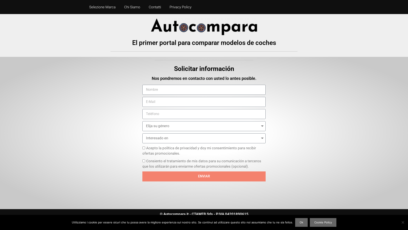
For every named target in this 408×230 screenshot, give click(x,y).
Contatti (155, 7)
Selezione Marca (102, 7)
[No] (403, 222)
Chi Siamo (132, 7)
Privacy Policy (180, 7)
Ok (301, 222)
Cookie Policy (323, 222)
